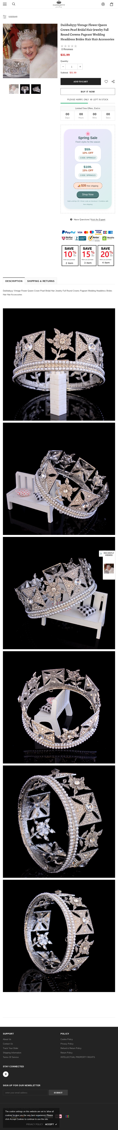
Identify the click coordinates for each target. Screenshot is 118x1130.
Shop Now (88, 194)
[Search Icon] (13, 4)
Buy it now (88, 91)
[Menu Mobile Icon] (5, 4)
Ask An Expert (98, 219)
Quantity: (65, 61)
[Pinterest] (5, 1074)
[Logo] (59, 4)
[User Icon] (103, 4)
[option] (30, 51)
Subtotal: (65, 73)
